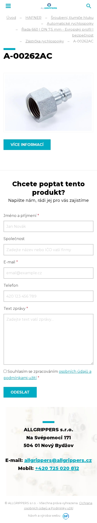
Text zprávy (16, 308)
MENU (8, 6)
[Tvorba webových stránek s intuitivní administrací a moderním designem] (65, 515)
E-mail (11, 262)
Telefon (11, 285)
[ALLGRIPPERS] (48, 6)
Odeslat (20, 392)
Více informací (27, 144)
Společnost (14, 239)
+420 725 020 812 (57, 468)
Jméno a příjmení (21, 215)
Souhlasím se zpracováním (47, 374)
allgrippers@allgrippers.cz (58, 460)
